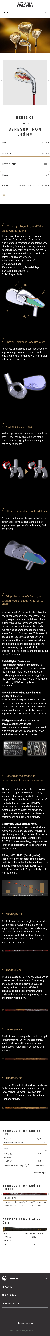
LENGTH (24, 153)
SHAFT (24, 185)
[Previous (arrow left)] (4, 1273)
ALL (6, 12)
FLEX (24, 175)
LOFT (24, 142)
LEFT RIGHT (24, 164)
